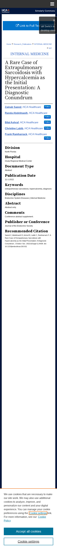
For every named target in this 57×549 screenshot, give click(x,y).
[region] (28, 518)
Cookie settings (38, 513)
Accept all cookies (28, 531)
